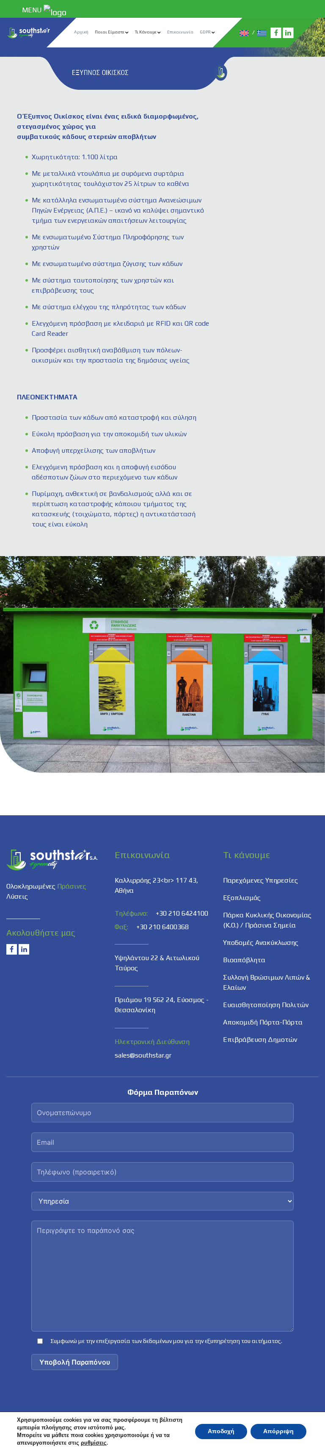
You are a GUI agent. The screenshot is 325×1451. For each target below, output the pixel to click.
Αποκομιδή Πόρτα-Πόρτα (263, 1022)
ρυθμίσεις (94, 1443)
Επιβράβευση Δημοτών (260, 1040)
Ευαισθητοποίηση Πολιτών (265, 1005)
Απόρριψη (278, 1431)
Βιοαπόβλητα (244, 960)
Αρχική (81, 32)
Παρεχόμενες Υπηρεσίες (260, 880)
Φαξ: (121, 927)
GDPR (205, 32)
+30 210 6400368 (162, 927)
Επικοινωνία (180, 32)
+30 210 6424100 (182, 913)
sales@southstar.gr (143, 1055)
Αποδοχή (221, 1431)
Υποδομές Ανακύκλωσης (260, 943)
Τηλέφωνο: (131, 913)
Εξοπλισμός (242, 898)
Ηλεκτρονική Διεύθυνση (152, 1042)
